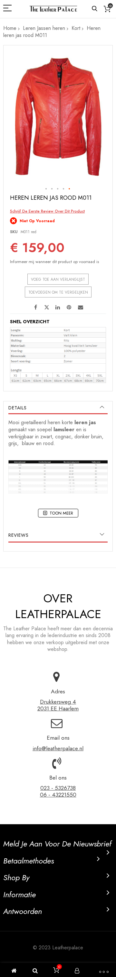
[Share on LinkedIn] (58, 307)
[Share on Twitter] (47, 307)
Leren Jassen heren (44, 28)
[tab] (58, 407)
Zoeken (94, 8)
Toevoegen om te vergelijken (58, 292)
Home (9, 28)
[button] (46, 189)
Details (17, 408)
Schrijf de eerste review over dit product (47, 211)
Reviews (18, 535)
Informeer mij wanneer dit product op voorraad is (54, 262)
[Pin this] (69, 307)
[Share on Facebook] (35, 307)
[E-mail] (80, 307)
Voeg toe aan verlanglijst (58, 279)
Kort (76, 28)
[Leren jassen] (53, 9)
